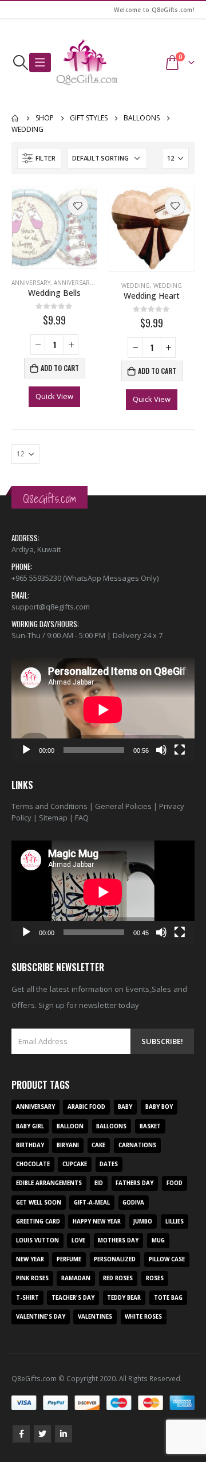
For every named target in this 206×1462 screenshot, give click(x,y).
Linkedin (63, 1434)
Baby (125, 1107)
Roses (155, 1278)
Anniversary (30, 283)
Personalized (115, 1259)
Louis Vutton (37, 1240)
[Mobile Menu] (40, 62)
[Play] (26, 750)
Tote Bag (168, 1297)
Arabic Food (86, 1107)
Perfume (69, 1259)
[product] (54, 227)
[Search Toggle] (20, 62)
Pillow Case (167, 1259)
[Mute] (161, 750)
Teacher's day (73, 1297)
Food (175, 1183)
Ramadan (75, 1278)
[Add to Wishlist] (78, 205)
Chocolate (33, 1164)
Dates (109, 1164)
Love (78, 1240)
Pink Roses (32, 1278)
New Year (30, 1259)
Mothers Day (118, 1240)
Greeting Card (38, 1221)
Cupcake (74, 1164)
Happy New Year (97, 1221)
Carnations (137, 1145)
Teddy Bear (124, 1297)
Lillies (174, 1221)
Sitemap (53, 817)
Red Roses (118, 1278)
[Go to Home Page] (15, 118)
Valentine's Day (40, 1316)
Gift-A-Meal (92, 1202)
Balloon (70, 1126)
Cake (98, 1145)
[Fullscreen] (179, 750)
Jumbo (142, 1221)
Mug (158, 1240)
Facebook (21, 1434)
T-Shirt (27, 1297)
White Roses (143, 1316)
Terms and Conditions (49, 806)
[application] (103, 709)
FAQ (82, 817)
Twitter (42, 1434)
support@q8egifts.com (50, 606)
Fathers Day (134, 1183)
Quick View (54, 396)
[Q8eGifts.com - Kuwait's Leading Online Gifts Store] (87, 62)
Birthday (30, 1145)
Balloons (111, 1126)
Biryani (68, 1145)
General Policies (123, 806)
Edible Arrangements (49, 1183)
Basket (150, 1126)
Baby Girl (30, 1126)
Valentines (95, 1316)
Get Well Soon (38, 1202)
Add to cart (60, 368)
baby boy (159, 1107)
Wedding (135, 286)
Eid (98, 1183)
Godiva (133, 1202)
